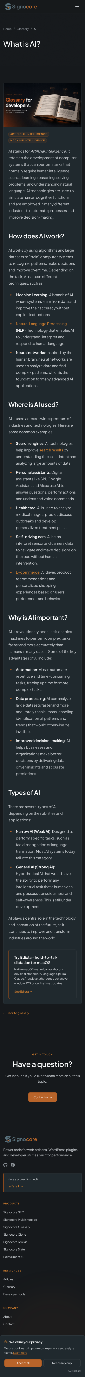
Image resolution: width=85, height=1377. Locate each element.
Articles (8, 1279)
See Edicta (23, 991)
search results (51, 450)
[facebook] (13, 1165)
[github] (5, 1165)
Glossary (23, 29)
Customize (74, 1370)
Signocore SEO (13, 1212)
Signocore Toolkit (15, 1242)
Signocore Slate (14, 1249)
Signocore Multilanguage (20, 1219)
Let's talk (15, 1186)
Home (7, 29)
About (7, 1316)
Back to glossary (16, 1013)
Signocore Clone (14, 1234)
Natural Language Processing (41, 323)
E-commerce (28, 572)
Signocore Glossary (16, 1227)
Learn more (20, 1352)
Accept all (23, 1363)
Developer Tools (14, 1294)
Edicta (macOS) (13, 1257)
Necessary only (62, 1363)
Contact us (42, 1097)
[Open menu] (77, 6)
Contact (8, 1324)
